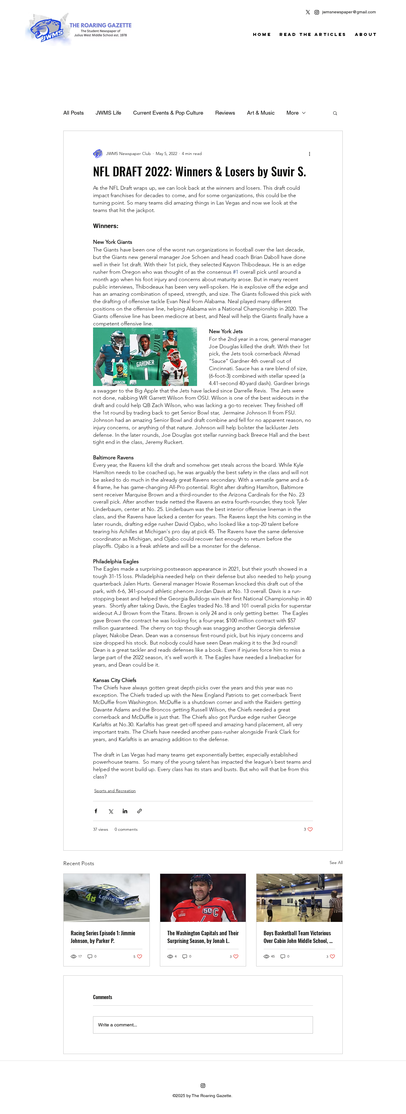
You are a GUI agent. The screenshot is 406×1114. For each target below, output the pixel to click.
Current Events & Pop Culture (168, 113)
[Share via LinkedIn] (125, 811)
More (293, 113)
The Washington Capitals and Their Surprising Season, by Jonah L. (203, 936)
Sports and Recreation (115, 790)
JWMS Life (108, 113)
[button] (335, 112)
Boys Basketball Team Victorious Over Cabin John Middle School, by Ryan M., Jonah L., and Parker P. (299, 936)
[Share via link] (139, 811)
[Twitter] (308, 12)
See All (336, 862)
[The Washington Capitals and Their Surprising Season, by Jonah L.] (203, 898)
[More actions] (309, 153)
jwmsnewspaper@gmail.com (349, 12)
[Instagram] (317, 12)
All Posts (73, 113)
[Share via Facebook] (96, 811)
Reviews (225, 113)
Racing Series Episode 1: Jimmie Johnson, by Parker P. (103, 936)
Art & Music (261, 113)
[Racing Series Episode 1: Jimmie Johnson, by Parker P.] (107, 898)
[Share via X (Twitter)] (110, 811)
